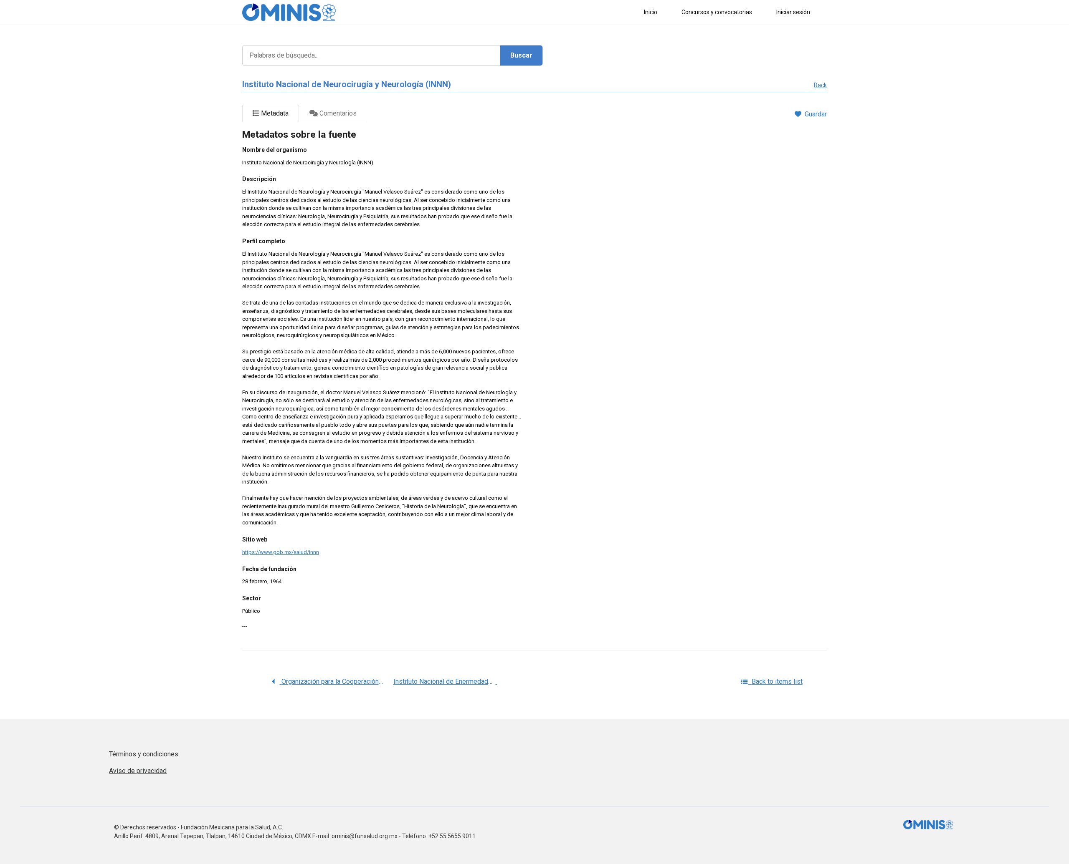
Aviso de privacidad (138, 771)
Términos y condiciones (143, 754)
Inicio (650, 12)
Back (820, 85)
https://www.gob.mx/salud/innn (280, 552)
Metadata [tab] (274, 113)
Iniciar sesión (793, 12)
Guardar (816, 114)
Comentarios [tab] (337, 113)
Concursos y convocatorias (716, 12)
